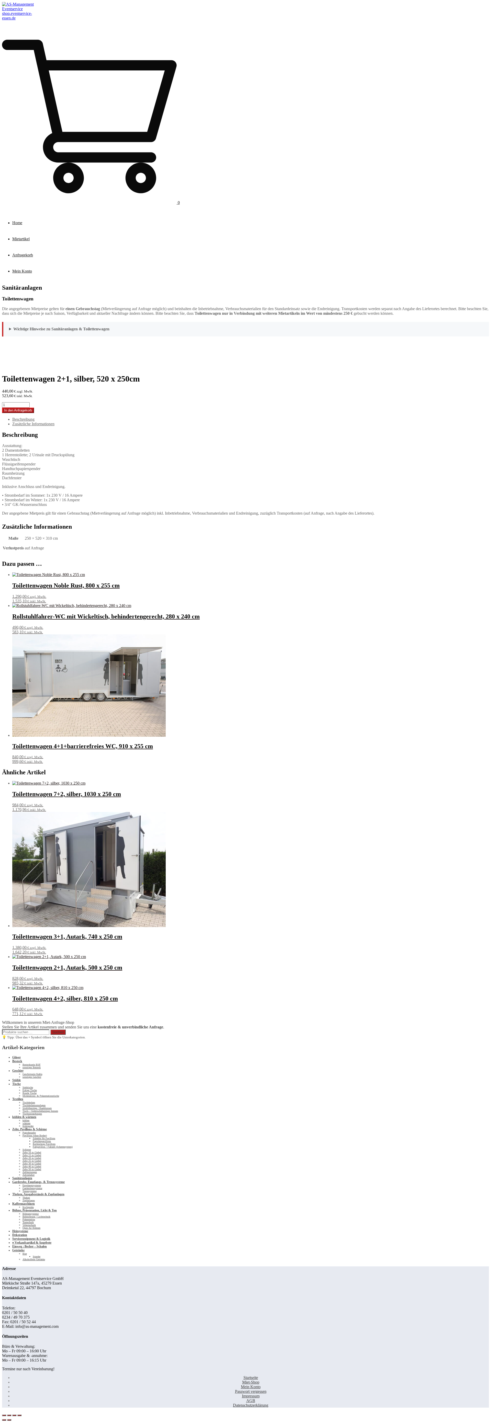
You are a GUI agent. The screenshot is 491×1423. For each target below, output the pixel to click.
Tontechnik (28, 1222)
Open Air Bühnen (31, 1227)
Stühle (16, 1080)
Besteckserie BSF (32, 1064)
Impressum (251, 1396)
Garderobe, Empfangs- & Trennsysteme (38, 1182)
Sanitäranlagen (22, 1178)
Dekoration (19, 1235)
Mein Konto (22, 271)
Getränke (18, 1250)
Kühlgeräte (28, 1126)
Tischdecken (29, 1102)
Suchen (58, 1032)
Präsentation (29, 1219)
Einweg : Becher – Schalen (29, 1246)
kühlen (26, 1120)
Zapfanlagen (29, 1200)
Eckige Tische (30, 1090)
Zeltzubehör (29, 1175)
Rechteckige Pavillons (44, 1144)
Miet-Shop (250, 1382)
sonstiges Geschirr (32, 1077)
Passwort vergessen (250, 1391)
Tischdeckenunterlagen (34, 1105)
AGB (250, 1400)
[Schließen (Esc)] (19, 1415)
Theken (26, 1197)
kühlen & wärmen (24, 1117)
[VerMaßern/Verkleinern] (4, 1415)
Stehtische (28, 1087)
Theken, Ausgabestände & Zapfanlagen (38, 1194)
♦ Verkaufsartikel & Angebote (31, 1242)
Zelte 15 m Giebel (32, 1155)
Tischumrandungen (32, 1113)
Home (17, 223)
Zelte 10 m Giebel (32, 1152)
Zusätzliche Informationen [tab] (33, 424)
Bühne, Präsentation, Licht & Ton (34, 1210)
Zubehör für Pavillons (44, 1138)
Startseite (250, 1377)
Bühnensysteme (31, 1213)
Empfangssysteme (32, 1185)
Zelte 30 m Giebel (32, 1163)
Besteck (17, 1061)
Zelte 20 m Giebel (32, 1158)
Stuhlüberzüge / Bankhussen (37, 1108)
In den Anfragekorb (18, 410)
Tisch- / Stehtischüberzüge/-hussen (40, 1111)
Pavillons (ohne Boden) (35, 1135)
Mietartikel (21, 239)
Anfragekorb (22, 255)
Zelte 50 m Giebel (32, 1169)
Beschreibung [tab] (23, 419)
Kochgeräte (28, 1207)
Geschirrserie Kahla (32, 1074)
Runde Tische (30, 1093)
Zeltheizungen (30, 1172)
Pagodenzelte (29, 1132)
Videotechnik (29, 1225)
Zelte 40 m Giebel (32, 1166)
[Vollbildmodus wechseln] (9, 1415)
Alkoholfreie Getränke (34, 1259)
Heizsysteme (20, 1231)
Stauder (36, 1256)
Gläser (16, 1057)
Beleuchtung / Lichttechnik (36, 1216)
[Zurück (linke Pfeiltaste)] (4, 1420)
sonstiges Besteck (32, 1067)
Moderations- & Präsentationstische (41, 1095)
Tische (16, 1084)
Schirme (27, 1149)
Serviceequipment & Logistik (31, 1239)
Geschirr (18, 1070)
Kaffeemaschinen (23, 1203)
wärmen (26, 1123)
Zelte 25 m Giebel (32, 1160)
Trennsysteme (30, 1191)
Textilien (17, 1099)
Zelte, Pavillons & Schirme (29, 1129)
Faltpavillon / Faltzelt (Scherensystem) (53, 1146)
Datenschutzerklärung (250, 1405)
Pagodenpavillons (42, 1141)
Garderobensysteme (32, 1188)
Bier (25, 1253)
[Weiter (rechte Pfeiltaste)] (9, 1420)
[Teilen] (14, 1415)
